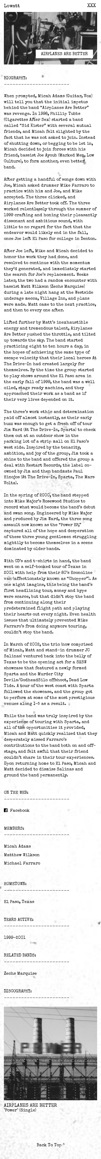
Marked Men (71, 156)
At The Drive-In (41, 430)
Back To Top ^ (50, 1145)
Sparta (68, 430)
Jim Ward (13, 430)
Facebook (20, 811)
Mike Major (26, 502)
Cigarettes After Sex (27, 120)
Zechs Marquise (67, 287)
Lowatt (12, 6)
